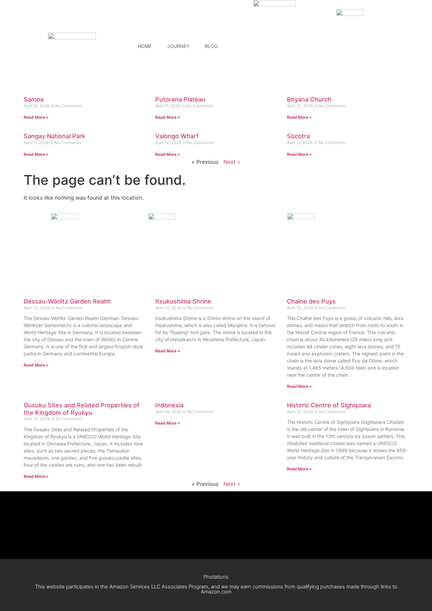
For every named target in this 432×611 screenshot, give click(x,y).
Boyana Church (309, 99)
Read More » (36, 117)
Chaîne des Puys (311, 301)
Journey (178, 46)
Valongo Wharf (177, 136)
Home (145, 46)
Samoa (34, 99)
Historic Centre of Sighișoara (329, 405)
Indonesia (169, 405)
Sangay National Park (54, 136)
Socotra (298, 136)
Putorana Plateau (180, 99)
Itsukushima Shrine (183, 301)
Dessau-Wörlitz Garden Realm (67, 301)
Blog (211, 46)
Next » (231, 161)
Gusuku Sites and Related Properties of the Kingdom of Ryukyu (81, 409)
